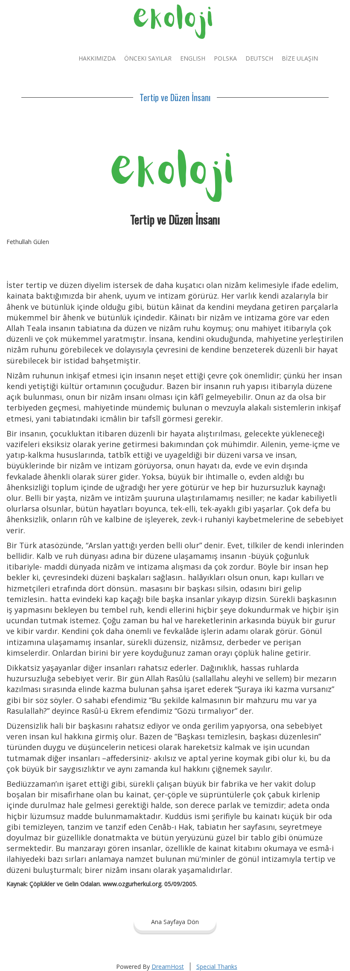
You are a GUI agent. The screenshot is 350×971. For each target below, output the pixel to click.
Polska (225, 58)
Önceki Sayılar (148, 58)
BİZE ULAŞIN (300, 58)
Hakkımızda (97, 58)
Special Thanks (216, 966)
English (192, 58)
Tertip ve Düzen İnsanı (175, 97)
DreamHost (168, 966)
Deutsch (259, 58)
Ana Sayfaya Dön (175, 922)
